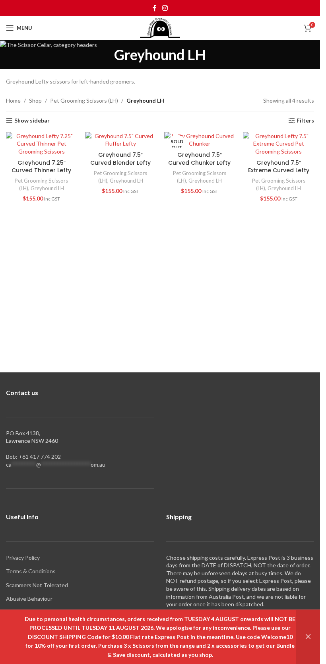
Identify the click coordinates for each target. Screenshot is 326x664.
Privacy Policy (23, 557)
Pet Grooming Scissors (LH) (84, 100)
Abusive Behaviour (29, 598)
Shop (35, 100)
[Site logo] (160, 27)
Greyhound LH (47, 188)
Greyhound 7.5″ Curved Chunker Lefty (199, 159)
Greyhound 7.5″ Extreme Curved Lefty (278, 167)
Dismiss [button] (308, 637)
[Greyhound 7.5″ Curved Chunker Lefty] (199, 140)
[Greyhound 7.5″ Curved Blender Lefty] (120, 140)
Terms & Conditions (31, 571)
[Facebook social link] (154, 8)
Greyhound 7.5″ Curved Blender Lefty (120, 159)
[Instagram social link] (164, 8)
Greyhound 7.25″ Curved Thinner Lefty (41, 167)
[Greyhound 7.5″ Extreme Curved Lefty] (278, 144)
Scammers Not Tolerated (37, 585)
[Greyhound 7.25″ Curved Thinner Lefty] (41, 144)
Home (13, 100)
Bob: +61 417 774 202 (33, 456)
